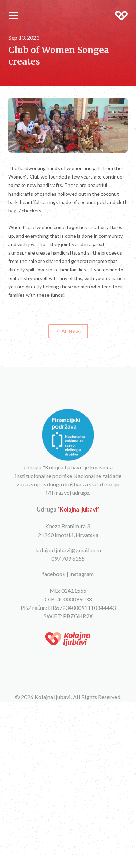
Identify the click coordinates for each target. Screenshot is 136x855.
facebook (54, 573)
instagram (81, 573)
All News (68, 331)
